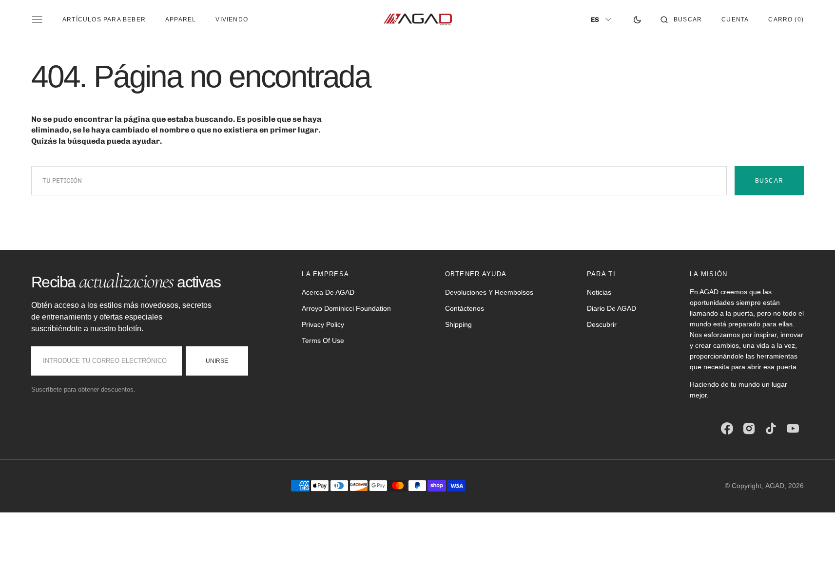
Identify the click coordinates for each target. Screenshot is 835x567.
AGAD (774, 486)
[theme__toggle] (637, 19)
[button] (681, 19)
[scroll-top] (812, 544)
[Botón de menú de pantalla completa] (37, 19)
